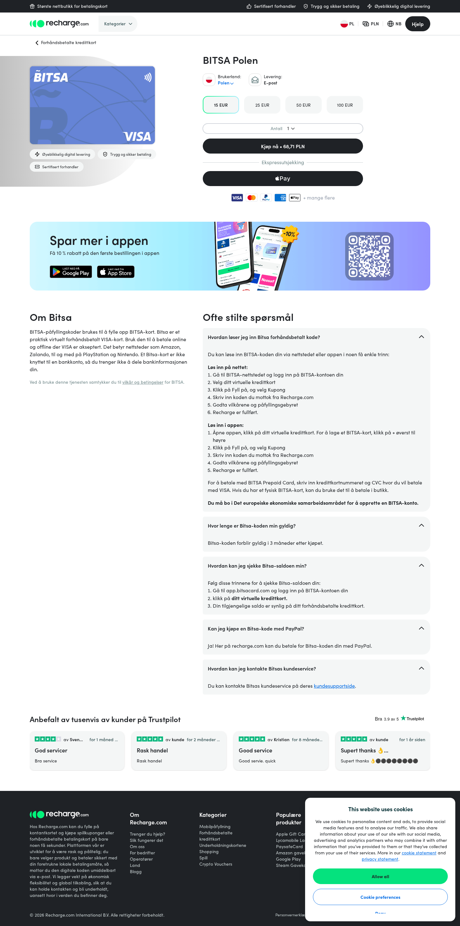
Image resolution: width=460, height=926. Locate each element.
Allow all (380, 876)
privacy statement (380, 859)
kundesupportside (334, 685)
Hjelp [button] (418, 23)
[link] (71, 272)
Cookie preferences (380, 897)
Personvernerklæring (293, 914)
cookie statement (419, 853)
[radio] (221, 105)
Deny (380, 913)
